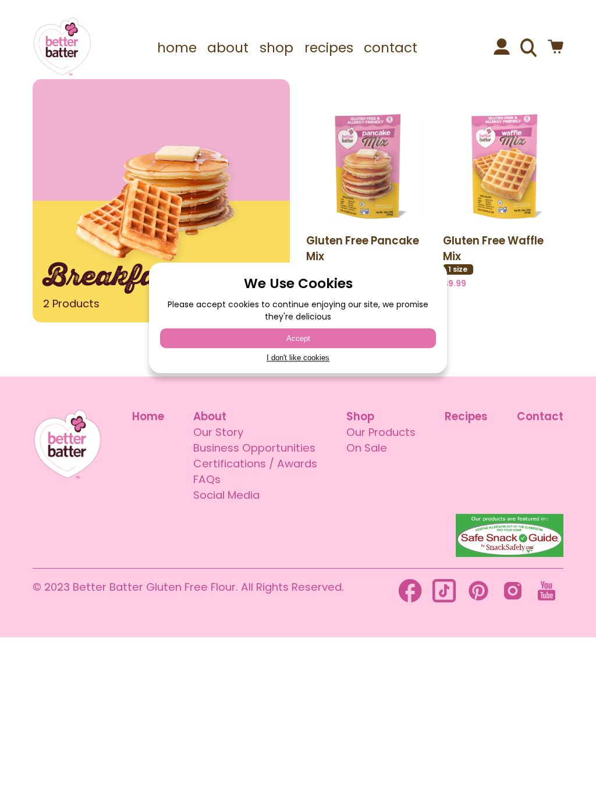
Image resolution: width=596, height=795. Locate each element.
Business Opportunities (254, 448)
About (209, 416)
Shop (360, 416)
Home (148, 416)
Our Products (381, 432)
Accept (298, 338)
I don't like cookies (298, 358)
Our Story (218, 432)
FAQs (207, 479)
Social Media (226, 495)
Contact (540, 416)
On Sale (366, 448)
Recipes (466, 416)
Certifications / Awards (255, 463)
